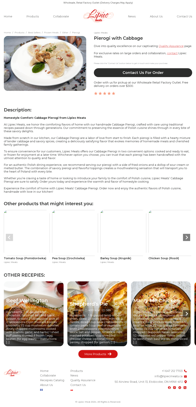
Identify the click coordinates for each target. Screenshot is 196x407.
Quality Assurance (171, 46)
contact (172, 53)
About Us (156, 16)
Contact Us (184, 16)
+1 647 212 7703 (172, 371)
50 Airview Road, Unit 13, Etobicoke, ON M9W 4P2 (149, 381)
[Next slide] (186, 237)
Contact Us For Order (143, 72)
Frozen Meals (51, 32)
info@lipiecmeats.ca (169, 376)
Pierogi (76, 32)
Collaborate (61, 16)
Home (8, 16)
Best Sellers (34, 32)
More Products (95, 354)
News (132, 16)
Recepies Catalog (52, 380)
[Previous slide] (9, 237)
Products (32, 16)
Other (65, 32)
